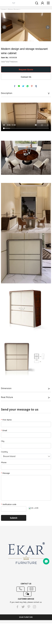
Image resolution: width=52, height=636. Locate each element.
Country (4, 452)
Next (48, 27)
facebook (14, 86)
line (19, 86)
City (2, 441)
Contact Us (26, 77)
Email (4, 431)
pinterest (32, 86)
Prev (4, 27)
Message (5, 473)
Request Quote (26, 69)
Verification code (8, 505)
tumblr (36, 86)
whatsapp (27, 86)
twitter (23, 86)
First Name (6, 420)
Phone (3, 463)
